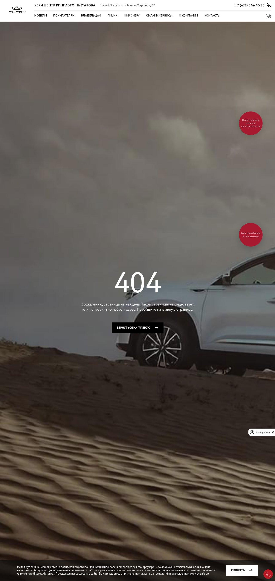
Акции (113, 15)
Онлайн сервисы (159, 15)
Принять (238, 570)
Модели (40, 15)
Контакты (212, 15)
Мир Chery (132, 15)
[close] (273, 432)
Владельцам (91, 15)
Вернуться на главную (133, 327)
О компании (188, 15)
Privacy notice (263, 432)
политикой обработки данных (80, 567)
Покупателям (64, 15)
